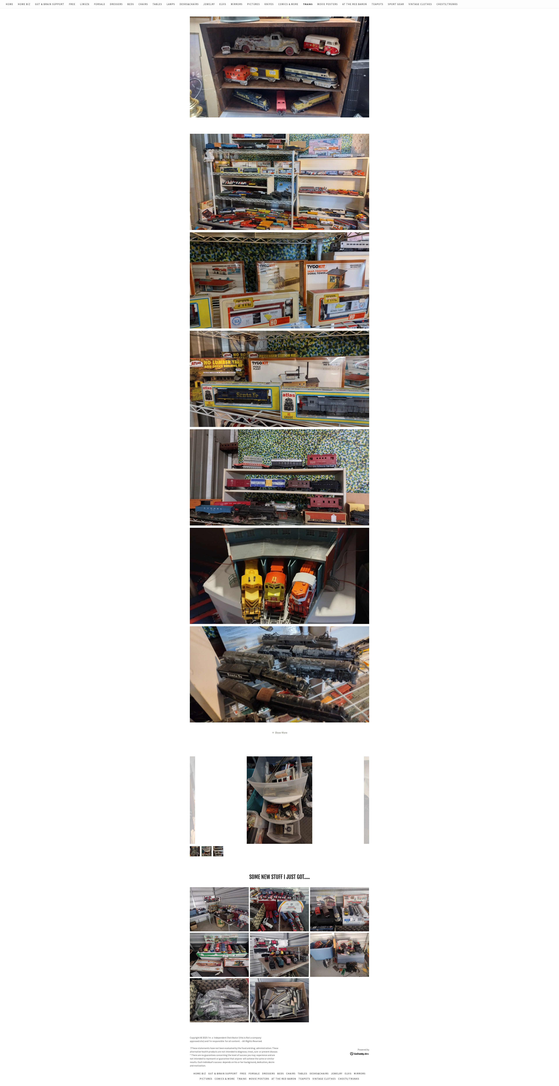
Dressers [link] (116, 4)
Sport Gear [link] (396, 4)
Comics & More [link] (288, 4)
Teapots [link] (377, 4)
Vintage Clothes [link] (420, 4)
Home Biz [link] (24, 4)
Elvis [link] (222, 4)
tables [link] (157, 4)
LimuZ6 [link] (84, 4)
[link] (359, 1053)
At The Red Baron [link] (354, 4)
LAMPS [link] (171, 4)
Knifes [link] (269, 4)
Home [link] (9, 4)
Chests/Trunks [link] (447, 4)
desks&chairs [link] (189, 4)
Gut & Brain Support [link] (49, 4)
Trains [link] (308, 4)
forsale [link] (99, 4)
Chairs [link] (143, 4)
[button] (279, 732)
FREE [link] (72, 4)
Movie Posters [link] (327, 4)
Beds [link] (130, 4)
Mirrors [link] (237, 4)
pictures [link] (253, 4)
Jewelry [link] (209, 4)
